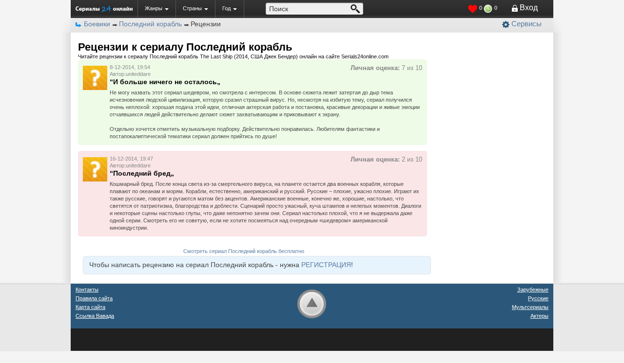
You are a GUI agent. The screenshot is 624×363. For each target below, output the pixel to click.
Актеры (539, 316)
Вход (529, 7)
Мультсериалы (530, 307)
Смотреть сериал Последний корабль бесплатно (243, 251)
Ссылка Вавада (95, 316)
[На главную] (104, 8)
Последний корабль (150, 24)
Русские (538, 298)
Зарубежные (532, 289)
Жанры (153, 8)
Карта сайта (90, 307)
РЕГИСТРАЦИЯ (326, 265)
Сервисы (526, 23)
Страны (192, 8)
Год (226, 8)
